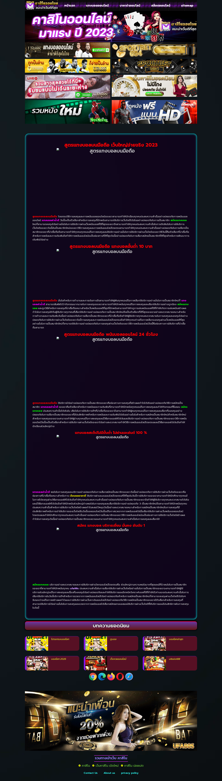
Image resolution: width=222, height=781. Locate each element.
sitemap (187, 5)
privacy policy (129, 773)
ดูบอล (113, 639)
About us (109, 773)
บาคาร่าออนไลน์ (130, 5)
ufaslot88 (174, 659)
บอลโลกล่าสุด (176, 639)
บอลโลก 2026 (58, 659)
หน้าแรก (69, 5)
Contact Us (91, 773)
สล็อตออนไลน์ (160, 5)
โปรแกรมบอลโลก (60, 639)
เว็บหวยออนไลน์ (118, 659)
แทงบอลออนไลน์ (97, 5)
